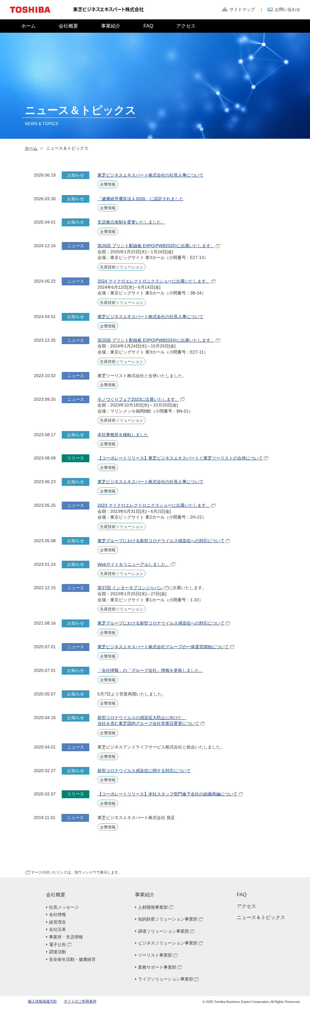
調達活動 (57, 951)
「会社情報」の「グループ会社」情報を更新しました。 (150, 670)
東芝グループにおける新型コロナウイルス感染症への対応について (161, 540)
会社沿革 (57, 929)
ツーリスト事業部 (155, 955)
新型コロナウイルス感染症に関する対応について (144, 770)
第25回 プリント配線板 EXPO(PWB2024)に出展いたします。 (156, 340)
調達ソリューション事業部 (163, 931)
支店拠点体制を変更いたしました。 (131, 222)
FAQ (148, 25)
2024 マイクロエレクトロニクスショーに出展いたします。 (153, 281)
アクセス (186, 25)
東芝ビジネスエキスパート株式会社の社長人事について (150, 175)
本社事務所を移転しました (122, 434)
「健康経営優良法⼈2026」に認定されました (140, 198)
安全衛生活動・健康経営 (72, 959)
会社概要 (68, 25)
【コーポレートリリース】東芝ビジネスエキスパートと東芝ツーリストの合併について (180, 458)
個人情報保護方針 (42, 1001)
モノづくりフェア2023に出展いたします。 (138, 399)
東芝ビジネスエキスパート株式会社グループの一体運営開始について (163, 646)
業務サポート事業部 (157, 967)
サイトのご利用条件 (80, 1001)
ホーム (28, 25)
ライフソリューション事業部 (165, 979)
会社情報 (57, 914)
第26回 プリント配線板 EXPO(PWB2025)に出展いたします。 (156, 245)
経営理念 (57, 922)
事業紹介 (110, 25)
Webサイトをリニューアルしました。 (133, 564)
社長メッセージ (64, 907)
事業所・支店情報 (66, 936)
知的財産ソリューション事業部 (167, 919)
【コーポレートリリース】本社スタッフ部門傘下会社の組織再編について (167, 794)
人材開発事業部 (153, 907)
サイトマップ (242, 9)
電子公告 (57, 944)
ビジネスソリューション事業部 (167, 943)
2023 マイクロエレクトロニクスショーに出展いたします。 (153, 505)
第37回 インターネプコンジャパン (130, 587)
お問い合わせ (287, 9)
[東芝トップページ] (34, 17)
